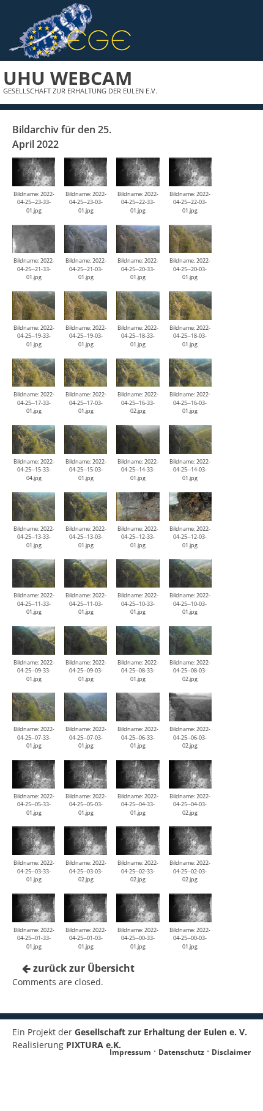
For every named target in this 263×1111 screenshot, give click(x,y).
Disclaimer (231, 1052)
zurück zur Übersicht (83, 968)
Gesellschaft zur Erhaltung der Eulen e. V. (161, 1032)
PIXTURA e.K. (93, 1045)
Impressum (130, 1052)
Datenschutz (181, 1052)
